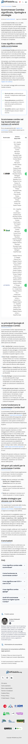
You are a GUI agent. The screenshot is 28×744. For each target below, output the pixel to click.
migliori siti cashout (6, 81)
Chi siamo (4, 683)
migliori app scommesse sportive (13, 446)
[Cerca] (23, 2)
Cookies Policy (5, 693)
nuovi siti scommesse (16, 415)
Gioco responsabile (6, 688)
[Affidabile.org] (9, 2)
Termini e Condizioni (7, 691)
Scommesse (8, 6)
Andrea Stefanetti (10, 19)
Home (2, 6)
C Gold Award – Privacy (8, 698)
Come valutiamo (5, 686)
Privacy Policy (5, 695)
